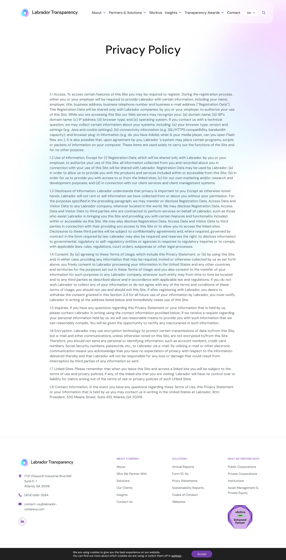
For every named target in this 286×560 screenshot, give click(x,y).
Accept (201, 554)
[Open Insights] (180, 12)
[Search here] (263, 12)
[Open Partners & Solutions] (144, 12)
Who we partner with (243, 458)
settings (176, 555)
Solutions (179, 458)
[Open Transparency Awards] (222, 12)
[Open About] (104, 12)
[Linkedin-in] (22, 521)
